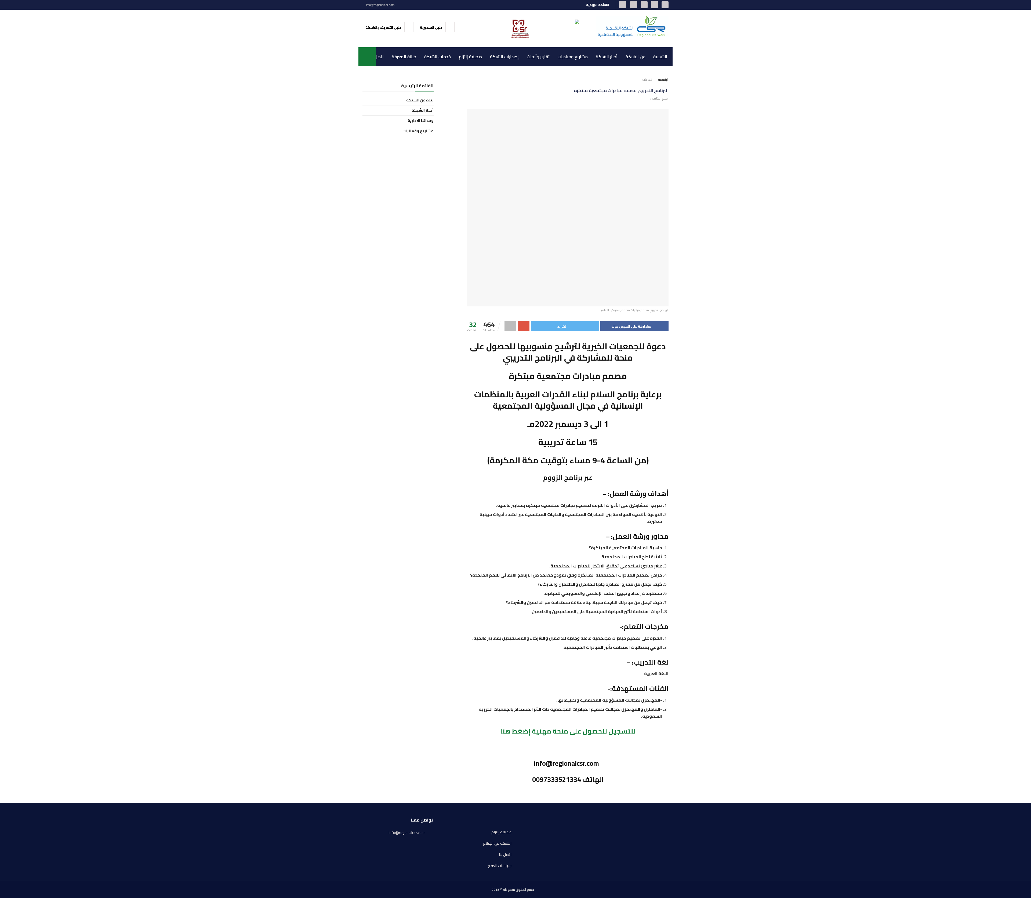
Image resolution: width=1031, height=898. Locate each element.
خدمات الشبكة (437, 57)
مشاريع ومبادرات (573, 57)
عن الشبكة (635, 57)
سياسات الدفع (499, 866)
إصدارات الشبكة (504, 57)
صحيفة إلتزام (470, 57)
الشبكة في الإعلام (497, 843)
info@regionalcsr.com (379, 4)
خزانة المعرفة (404, 57)
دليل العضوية (431, 27)
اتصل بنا (376, 57)
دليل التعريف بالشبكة (383, 27)
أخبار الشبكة (607, 57)
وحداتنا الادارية (421, 120)
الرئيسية (660, 57)
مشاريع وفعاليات (418, 131)
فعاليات (647, 79)
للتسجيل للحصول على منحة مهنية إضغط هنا (568, 731)
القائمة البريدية (598, 5)
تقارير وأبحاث (538, 57)
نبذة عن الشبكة (420, 100)
